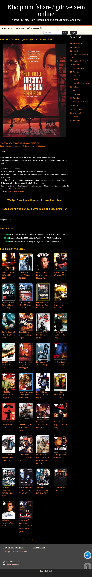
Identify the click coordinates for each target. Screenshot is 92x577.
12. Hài (72, 91)
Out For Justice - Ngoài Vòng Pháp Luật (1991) (8, 457)
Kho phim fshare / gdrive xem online (46, 10)
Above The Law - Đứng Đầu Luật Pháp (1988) (42, 275)
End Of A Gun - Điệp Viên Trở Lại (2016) (8, 365)
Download (19, 28)
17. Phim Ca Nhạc (76, 109)
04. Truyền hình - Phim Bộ (79, 61)
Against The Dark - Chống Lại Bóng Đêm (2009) (8, 305)
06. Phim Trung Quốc (77, 68)
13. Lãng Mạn (75, 94)
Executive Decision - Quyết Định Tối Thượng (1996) (25, 365)
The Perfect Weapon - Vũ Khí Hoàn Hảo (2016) (42, 490)
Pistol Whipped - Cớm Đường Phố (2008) (25, 457)
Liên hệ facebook (12, 565)
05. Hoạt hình (75, 65)
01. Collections (75, 47)
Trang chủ (7, 28)
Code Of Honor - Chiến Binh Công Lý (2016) (25, 335)
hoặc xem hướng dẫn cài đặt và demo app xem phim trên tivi (34, 210)
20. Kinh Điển (75, 120)
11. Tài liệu (74, 87)
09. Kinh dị (74, 79)
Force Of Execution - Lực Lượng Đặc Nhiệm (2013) (26, 395)
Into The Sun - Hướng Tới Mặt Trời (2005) (59, 395)
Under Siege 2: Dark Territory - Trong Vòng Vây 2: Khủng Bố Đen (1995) (25, 525)
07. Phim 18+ (75, 72)
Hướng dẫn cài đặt (34, 28)
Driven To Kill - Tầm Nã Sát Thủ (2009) (59, 335)
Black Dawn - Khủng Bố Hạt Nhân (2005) (58, 305)
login (73, 33)
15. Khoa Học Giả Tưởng (79, 102)
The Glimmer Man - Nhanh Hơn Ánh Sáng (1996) (25, 490)
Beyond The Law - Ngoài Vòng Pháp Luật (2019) (42, 305)
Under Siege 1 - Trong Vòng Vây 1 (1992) (8, 523)
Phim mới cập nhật (76, 43)
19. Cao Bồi (74, 117)
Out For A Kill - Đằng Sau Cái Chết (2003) (60, 424)
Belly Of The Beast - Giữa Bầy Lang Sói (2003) (25, 305)
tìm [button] (64, 32)
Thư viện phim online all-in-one (15, 552)
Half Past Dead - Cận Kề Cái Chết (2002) (42, 395)
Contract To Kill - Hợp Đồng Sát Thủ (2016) (42, 335)
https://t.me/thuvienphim (16, 192)
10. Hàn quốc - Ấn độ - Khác (80, 83)
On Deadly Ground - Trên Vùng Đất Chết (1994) (42, 424)
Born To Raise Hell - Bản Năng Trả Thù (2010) (8, 335)
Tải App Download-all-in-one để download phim (34, 200)
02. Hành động (75, 51)
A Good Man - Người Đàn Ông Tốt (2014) (24, 275)
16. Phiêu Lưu (75, 105)
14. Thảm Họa (75, 98)
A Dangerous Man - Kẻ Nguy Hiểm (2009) (8, 275)
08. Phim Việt (75, 76)
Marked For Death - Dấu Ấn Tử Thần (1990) (8, 424)
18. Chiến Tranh (75, 113)
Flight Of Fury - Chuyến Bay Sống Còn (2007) (8, 395)
